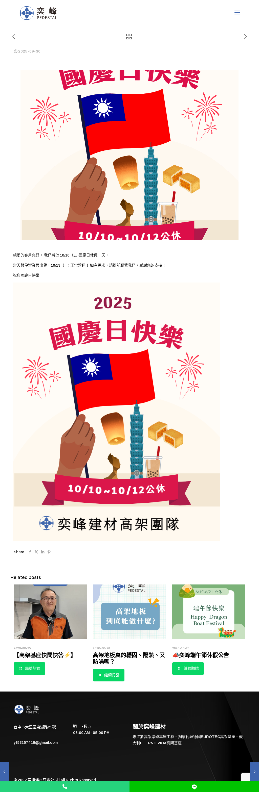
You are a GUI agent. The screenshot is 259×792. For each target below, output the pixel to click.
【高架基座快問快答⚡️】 (45, 655)
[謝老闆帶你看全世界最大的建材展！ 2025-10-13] (254, 772)
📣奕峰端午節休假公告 (200, 655)
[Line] (194, 786)
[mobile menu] (237, 12)
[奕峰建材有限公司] (39, 12)
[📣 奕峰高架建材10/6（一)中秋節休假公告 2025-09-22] (4, 772)
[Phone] (65, 786)
